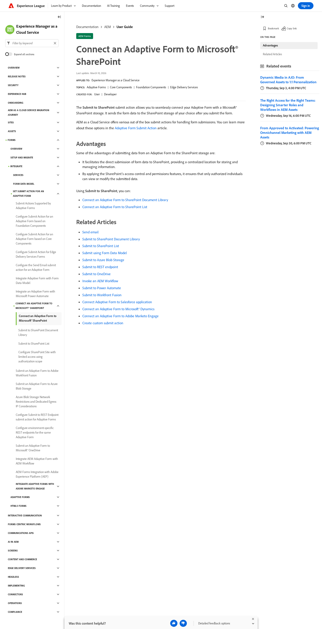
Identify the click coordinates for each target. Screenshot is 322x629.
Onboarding (15, 102)
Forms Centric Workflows (24, 524)
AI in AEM (13, 541)
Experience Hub (17, 94)
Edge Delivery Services (184, 87)
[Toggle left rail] (59, 17)
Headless (13, 576)
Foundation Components (151, 87)
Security (13, 85)
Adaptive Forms (96, 87)
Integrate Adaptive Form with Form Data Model (37, 280)
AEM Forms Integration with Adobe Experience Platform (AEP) (37, 474)
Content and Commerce (22, 559)
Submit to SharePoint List (100, 246)
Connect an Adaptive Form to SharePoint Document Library (125, 200)
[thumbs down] (183, 623)
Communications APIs (21, 533)
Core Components (121, 87)
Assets (12, 131)
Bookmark (273, 28)
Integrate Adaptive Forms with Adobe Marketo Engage (35, 486)
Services (18, 175)
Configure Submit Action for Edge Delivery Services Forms (36, 254)
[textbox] (31, 43)
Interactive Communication (25, 515)
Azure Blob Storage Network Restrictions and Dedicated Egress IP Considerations (36, 401)
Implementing (16, 585)
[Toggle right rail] (262, 17)
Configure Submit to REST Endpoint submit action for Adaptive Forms (37, 417)
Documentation (87, 27)
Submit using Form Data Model (104, 253)
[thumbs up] (173, 623)
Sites (11, 122)
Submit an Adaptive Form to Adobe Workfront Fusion (37, 373)
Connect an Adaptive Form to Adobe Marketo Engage (120, 316)
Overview (13, 67)
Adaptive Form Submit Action (136, 128)
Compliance (15, 611)
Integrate (16, 166)
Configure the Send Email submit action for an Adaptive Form (36, 267)
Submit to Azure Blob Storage (103, 260)
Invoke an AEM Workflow (100, 281)
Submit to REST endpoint (100, 267)
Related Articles (272, 54)
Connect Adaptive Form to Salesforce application (117, 302)
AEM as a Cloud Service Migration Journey (28, 112)
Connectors (15, 594)
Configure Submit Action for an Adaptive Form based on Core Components (34, 238)
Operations (15, 603)
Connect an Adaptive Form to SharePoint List (114, 207)
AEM (107, 27)
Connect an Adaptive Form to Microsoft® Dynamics (118, 309)
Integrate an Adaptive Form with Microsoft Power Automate (35, 293)
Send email (90, 232)
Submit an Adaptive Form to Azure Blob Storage (37, 386)
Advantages (270, 45)
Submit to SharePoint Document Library (111, 239)
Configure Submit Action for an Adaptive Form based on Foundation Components (34, 221)
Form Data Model (23, 183)
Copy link (292, 28)
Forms (12, 140)
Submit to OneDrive (96, 274)
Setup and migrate (22, 157)
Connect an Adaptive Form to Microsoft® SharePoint (34, 306)
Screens (13, 550)
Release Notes (17, 76)
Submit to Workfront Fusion (102, 295)
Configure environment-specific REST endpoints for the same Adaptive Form (35, 432)
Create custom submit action (102, 323)
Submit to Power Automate (101, 288)
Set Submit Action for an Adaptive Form (28, 193)
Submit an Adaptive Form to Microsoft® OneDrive (33, 448)
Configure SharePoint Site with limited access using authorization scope (37, 356)
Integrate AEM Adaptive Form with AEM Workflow (37, 461)
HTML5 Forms (19, 505)
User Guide (125, 27)
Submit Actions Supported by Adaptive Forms (33, 205)
